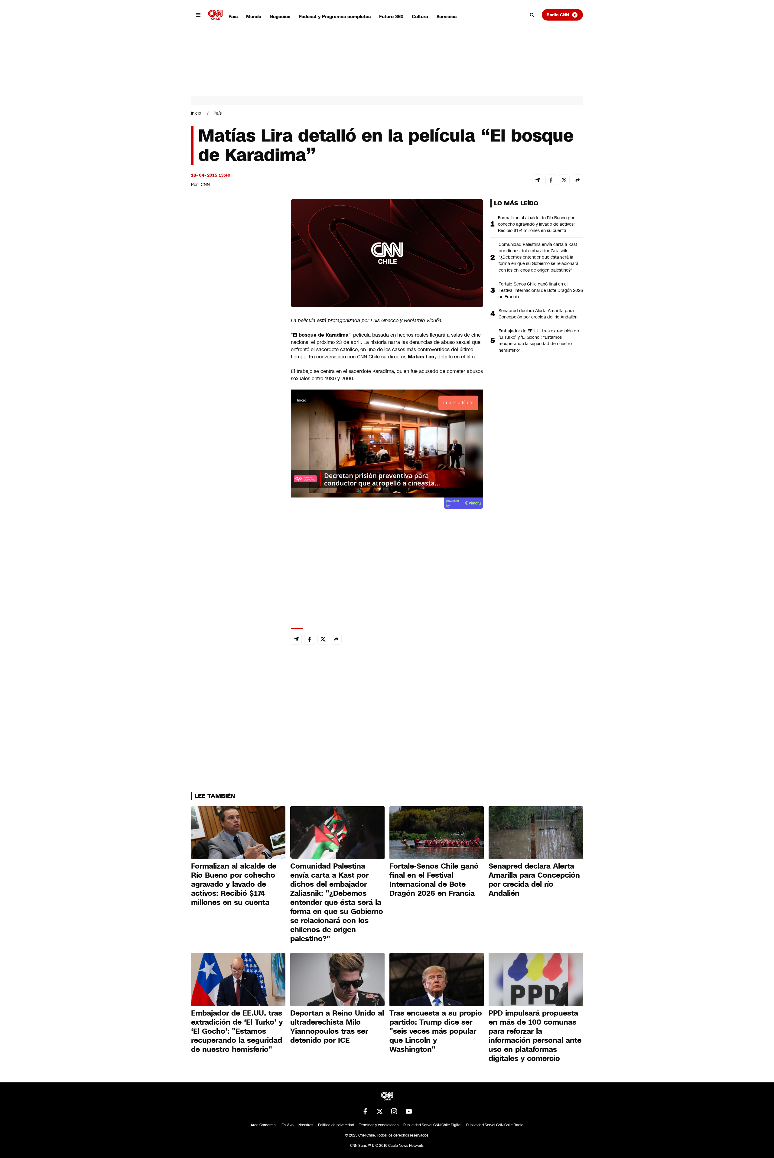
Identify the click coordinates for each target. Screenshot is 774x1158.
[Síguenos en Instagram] (394, 1111)
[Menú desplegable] (198, 15)
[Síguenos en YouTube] (409, 1111)
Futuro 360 (391, 16)
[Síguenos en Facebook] (365, 1111)
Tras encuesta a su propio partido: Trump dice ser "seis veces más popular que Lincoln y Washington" (435, 1031)
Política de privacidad (336, 1125)
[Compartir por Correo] (537, 180)
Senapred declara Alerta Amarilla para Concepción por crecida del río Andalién (538, 314)
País (233, 16)
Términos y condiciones (378, 1125)
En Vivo (287, 1125)
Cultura (420, 16)
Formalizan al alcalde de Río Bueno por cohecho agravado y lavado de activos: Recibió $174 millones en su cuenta (536, 224)
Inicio (196, 113)
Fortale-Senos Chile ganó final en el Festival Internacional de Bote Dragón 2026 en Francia (541, 290)
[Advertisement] (236, 545)
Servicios (447, 16)
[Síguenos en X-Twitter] (380, 1111)
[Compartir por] (577, 180)
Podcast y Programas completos (335, 16)
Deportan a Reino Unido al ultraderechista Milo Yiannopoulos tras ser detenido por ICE (337, 1026)
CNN (205, 184)
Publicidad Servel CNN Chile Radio (494, 1125)
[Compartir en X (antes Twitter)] (564, 180)
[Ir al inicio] (215, 15)
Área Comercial (264, 1125)
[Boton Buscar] (532, 15)
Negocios (280, 16)
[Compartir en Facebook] (550, 180)
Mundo (253, 16)
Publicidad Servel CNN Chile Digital (432, 1125)
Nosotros (305, 1125)
